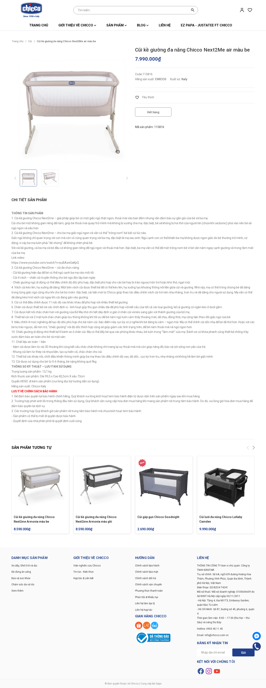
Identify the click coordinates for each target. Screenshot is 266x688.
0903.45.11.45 (214, 628)
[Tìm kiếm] (193, 10)
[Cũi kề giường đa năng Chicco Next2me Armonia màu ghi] (102, 484)
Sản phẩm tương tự (31, 447)
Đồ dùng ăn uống (21, 571)
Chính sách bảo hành (147, 565)
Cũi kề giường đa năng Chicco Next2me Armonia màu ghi (96, 519)
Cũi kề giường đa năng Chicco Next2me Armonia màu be (34, 519)
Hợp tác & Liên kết (83, 578)
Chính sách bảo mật (146, 571)
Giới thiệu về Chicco (76, 25)
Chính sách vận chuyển (148, 584)
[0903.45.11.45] (256, 646)
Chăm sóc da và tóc (22, 584)
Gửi (243, 652)
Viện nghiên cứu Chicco (87, 565)
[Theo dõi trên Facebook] (201, 670)
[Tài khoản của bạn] (242, 10)
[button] (253, 448)
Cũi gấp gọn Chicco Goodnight (158, 517)
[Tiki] (154, 625)
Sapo (158, 683)
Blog (141, 25)
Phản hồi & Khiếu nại (146, 597)
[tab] (29, 200)
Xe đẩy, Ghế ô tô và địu (24, 565)
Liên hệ (165, 25)
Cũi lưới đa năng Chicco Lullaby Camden (220, 519)
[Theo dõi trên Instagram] (209, 670)
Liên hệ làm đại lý (145, 603)
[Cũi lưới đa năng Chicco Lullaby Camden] (225, 484)
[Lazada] (147, 625)
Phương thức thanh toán (149, 590)
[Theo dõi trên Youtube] (217, 670)
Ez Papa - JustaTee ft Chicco (206, 25)
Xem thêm (17, 590)
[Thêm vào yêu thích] (144, 97)
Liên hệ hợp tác (143, 609)
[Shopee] (139, 625)
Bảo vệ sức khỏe (20, 578)
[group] (71, 105)
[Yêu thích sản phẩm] (249, 10)
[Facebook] (256, 636)
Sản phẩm (115, 25)
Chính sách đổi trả (145, 578)
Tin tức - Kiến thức (83, 571)
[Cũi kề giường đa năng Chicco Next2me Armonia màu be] (40, 484)
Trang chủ (38, 25)
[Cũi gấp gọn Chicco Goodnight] (164, 484)
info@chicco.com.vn (217, 635)
